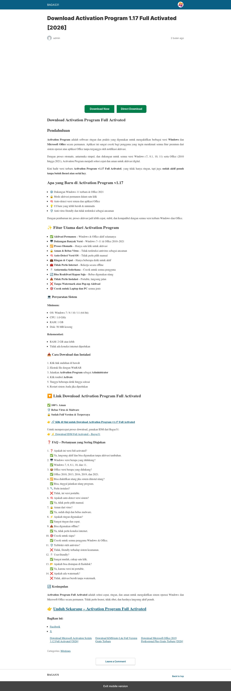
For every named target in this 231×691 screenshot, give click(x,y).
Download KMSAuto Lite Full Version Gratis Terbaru (116, 639)
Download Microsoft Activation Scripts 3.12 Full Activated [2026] (71, 639)
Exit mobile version (115, 686)
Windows (66, 650)
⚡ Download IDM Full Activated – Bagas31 (75, 434)
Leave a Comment (115, 661)
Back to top (178, 676)
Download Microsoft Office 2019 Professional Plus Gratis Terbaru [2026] (162, 639)
